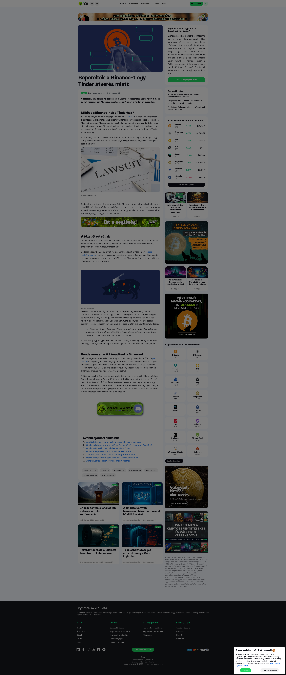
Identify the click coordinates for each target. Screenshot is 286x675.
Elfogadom (245, 670)
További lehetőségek (269, 670)
